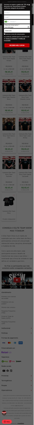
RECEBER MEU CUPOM (17, 45)
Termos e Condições (11, 38)
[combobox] (6, 22)
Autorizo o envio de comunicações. (15, 34)
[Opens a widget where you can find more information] (7, 422)
